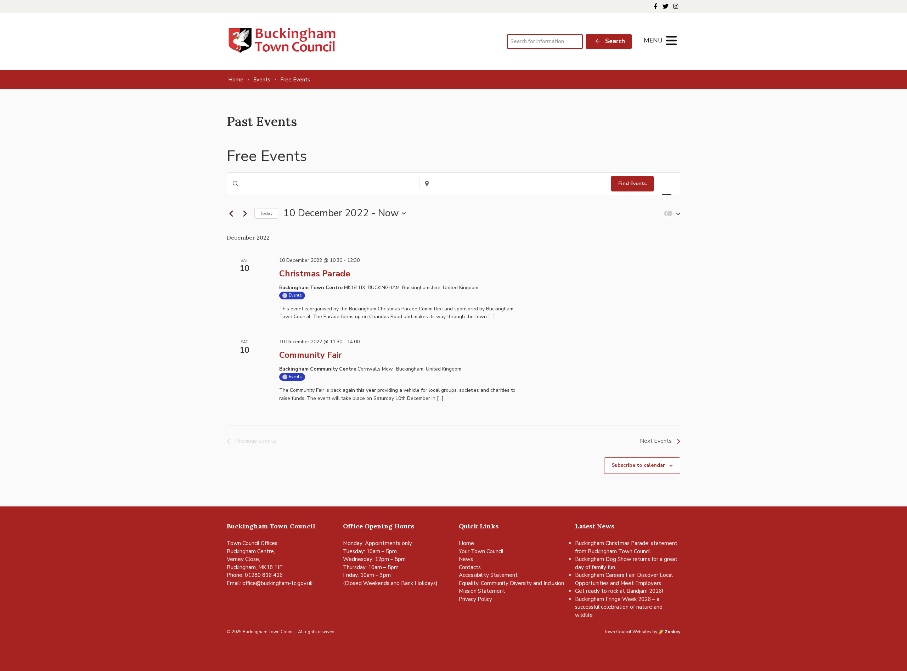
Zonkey (672, 632)
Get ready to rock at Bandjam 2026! (619, 591)
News (466, 559)
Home (466, 543)
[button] (670, 213)
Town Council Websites (627, 632)
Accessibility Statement (488, 575)
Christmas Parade (314, 273)
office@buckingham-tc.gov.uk (277, 583)
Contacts (470, 567)
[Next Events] (245, 213)
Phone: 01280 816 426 (255, 575)
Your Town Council (481, 551)
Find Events (632, 183)
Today (266, 213)
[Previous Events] (231, 213)
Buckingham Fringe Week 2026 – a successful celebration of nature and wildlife (619, 607)
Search (614, 41)
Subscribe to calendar (638, 465)
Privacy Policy (475, 599)
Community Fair (310, 355)
